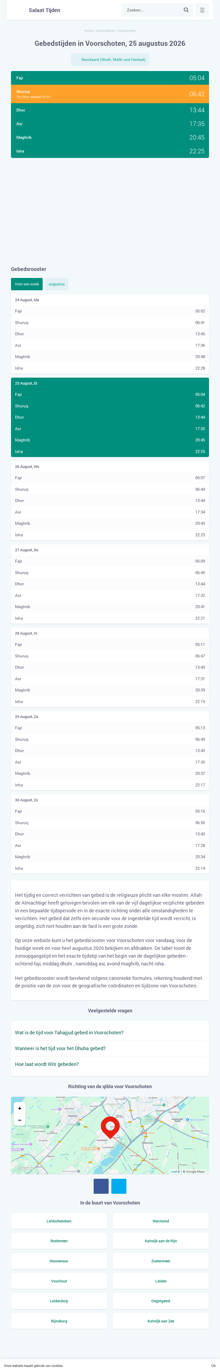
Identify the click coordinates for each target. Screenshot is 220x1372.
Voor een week (27, 284)
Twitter (118, 1186)
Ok (213, 1365)
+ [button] (20, 1108)
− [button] (20, 1119)
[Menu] (202, 10)
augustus (57, 284)
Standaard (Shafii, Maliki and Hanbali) (113, 59)
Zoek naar (186, 10)
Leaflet (175, 1171)
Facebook (101, 1186)
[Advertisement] (110, 211)
